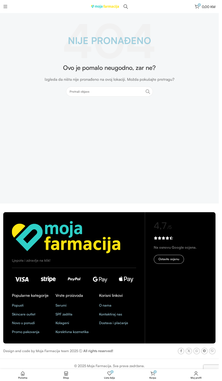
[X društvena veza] (189, 351)
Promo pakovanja (25, 332)
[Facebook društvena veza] (181, 351)
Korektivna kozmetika (72, 332)
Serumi (61, 305)
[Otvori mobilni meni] (5, 6)
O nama (105, 305)
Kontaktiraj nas (110, 314)
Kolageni (62, 323)
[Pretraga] (148, 92)
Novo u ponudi (23, 323)
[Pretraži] (125, 6)
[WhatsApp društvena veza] (196, 351)
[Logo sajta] (105, 6)
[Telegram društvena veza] (204, 351)
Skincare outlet (23, 314)
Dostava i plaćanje (113, 323)
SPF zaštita (64, 314)
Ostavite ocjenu (168, 259)
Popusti (18, 305)
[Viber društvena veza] (212, 351)
